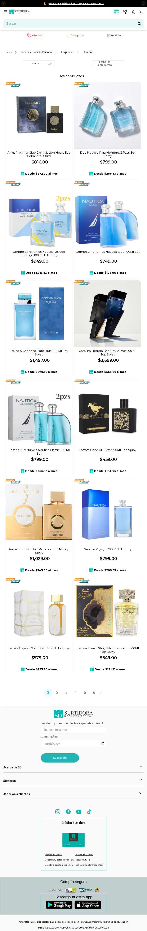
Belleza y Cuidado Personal (36, 52)
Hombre (87, 52)
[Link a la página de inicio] (8, 52)
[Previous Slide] (3, 3)
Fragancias (67, 52)
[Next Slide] (143, 3)
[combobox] (73, 23)
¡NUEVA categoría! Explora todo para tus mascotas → (76, 3)
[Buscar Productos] (139, 23)
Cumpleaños (49, 737)
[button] (6, 12)
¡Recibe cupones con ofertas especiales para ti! (72, 723)
